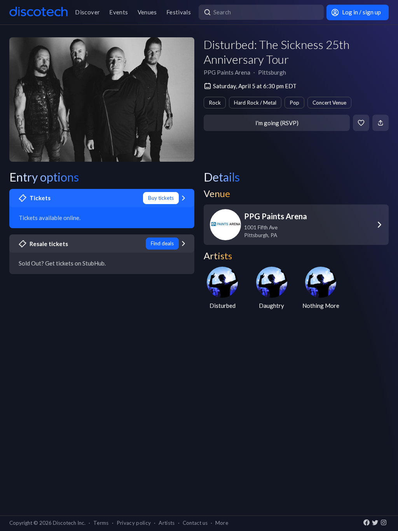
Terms (101, 523)
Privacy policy (134, 523)
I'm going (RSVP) (276, 122)
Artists (167, 523)
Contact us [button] (195, 523)
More (221, 523)
